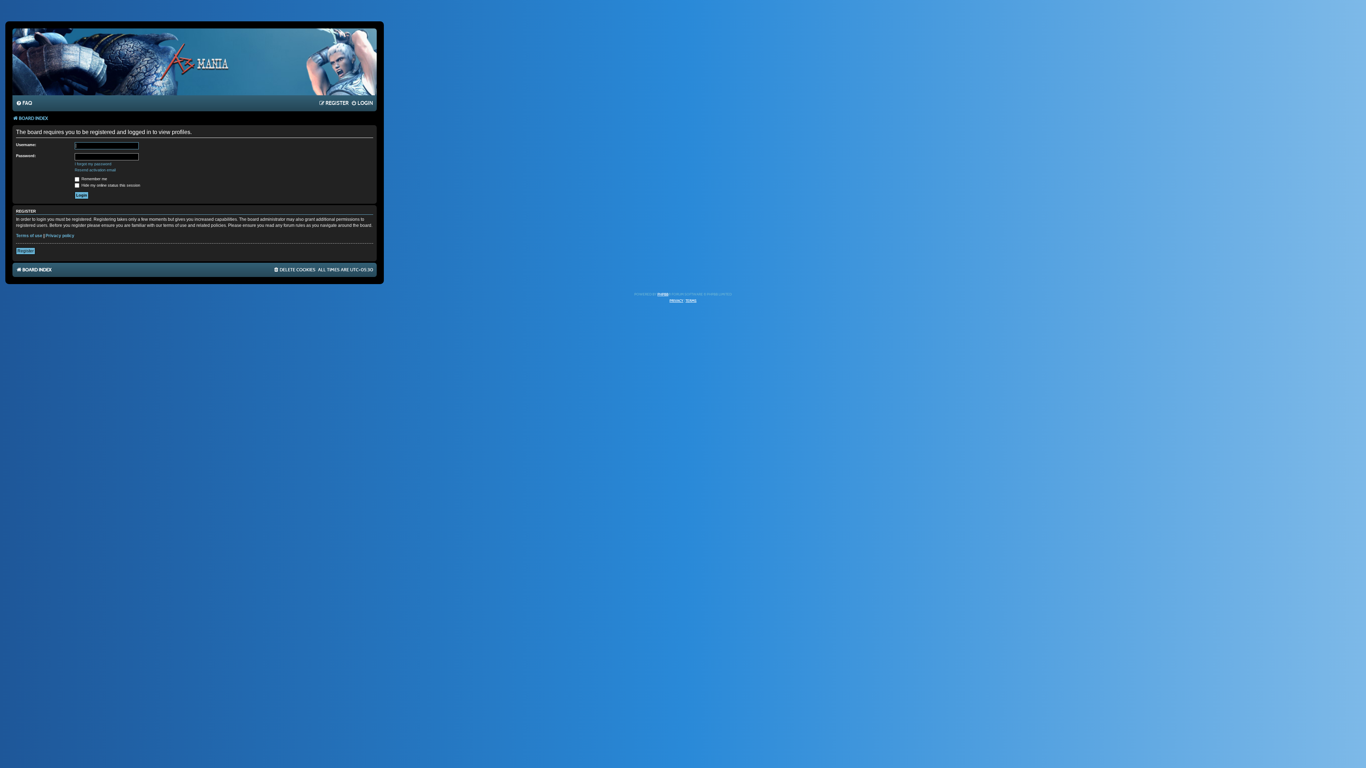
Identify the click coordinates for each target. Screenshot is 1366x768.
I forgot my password (93, 164)
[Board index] (194, 61)
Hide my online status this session (110, 185)
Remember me (93, 179)
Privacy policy (60, 235)
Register (25, 251)
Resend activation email (95, 170)
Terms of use (29, 235)
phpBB (662, 294)
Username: (26, 145)
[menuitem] (24, 103)
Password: (26, 156)
